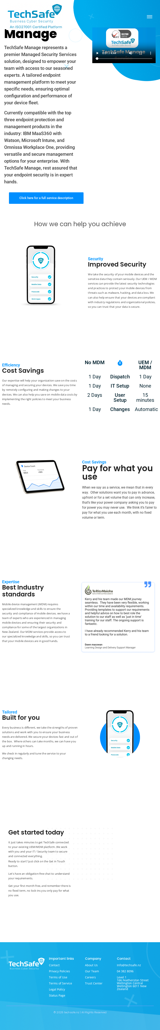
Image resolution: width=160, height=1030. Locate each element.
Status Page (57, 995)
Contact (54, 965)
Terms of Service (60, 983)
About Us (91, 965)
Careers (90, 977)
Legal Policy (57, 989)
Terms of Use (58, 977)
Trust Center (93, 983)
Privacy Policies (59, 971)
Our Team (92, 971)
